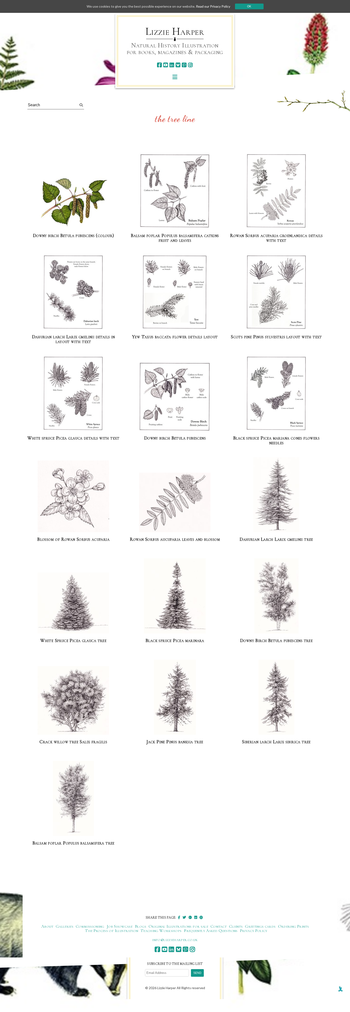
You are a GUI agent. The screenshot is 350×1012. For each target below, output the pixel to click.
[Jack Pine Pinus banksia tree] (175, 697)
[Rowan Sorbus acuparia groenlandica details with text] (276, 191)
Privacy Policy (253, 930)
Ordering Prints (293, 926)
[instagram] (190, 65)
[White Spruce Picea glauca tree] (73, 603)
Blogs (140, 926)
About (47, 926)
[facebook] (159, 65)
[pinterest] (184, 65)
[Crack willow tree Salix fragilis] (73, 700)
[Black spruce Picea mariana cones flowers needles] (276, 393)
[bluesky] (178, 65)
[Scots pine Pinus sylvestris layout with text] (276, 292)
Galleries (64, 926)
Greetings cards (260, 926)
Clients (236, 926)
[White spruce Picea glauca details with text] (73, 393)
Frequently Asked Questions (210, 930)
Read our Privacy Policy (213, 6)
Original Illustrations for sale (178, 926)
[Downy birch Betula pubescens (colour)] (73, 203)
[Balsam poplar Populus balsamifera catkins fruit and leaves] (175, 191)
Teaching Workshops (160, 930)
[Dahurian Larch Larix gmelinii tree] (276, 495)
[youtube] (165, 65)
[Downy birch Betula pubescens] (174, 396)
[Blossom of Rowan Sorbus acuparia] (73, 496)
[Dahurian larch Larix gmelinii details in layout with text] (73, 292)
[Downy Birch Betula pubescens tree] (276, 596)
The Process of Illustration (111, 930)
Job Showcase (119, 926)
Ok (249, 6)
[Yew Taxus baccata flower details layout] (174, 292)
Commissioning (90, 926)
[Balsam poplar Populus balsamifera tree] (73, 798)
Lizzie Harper (174, 31)
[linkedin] (172, 65)
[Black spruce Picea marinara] (175, 596)
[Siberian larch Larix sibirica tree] (276, 697)
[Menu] (174, 76)
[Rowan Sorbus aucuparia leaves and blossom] (174, 503)
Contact (218, 926)
